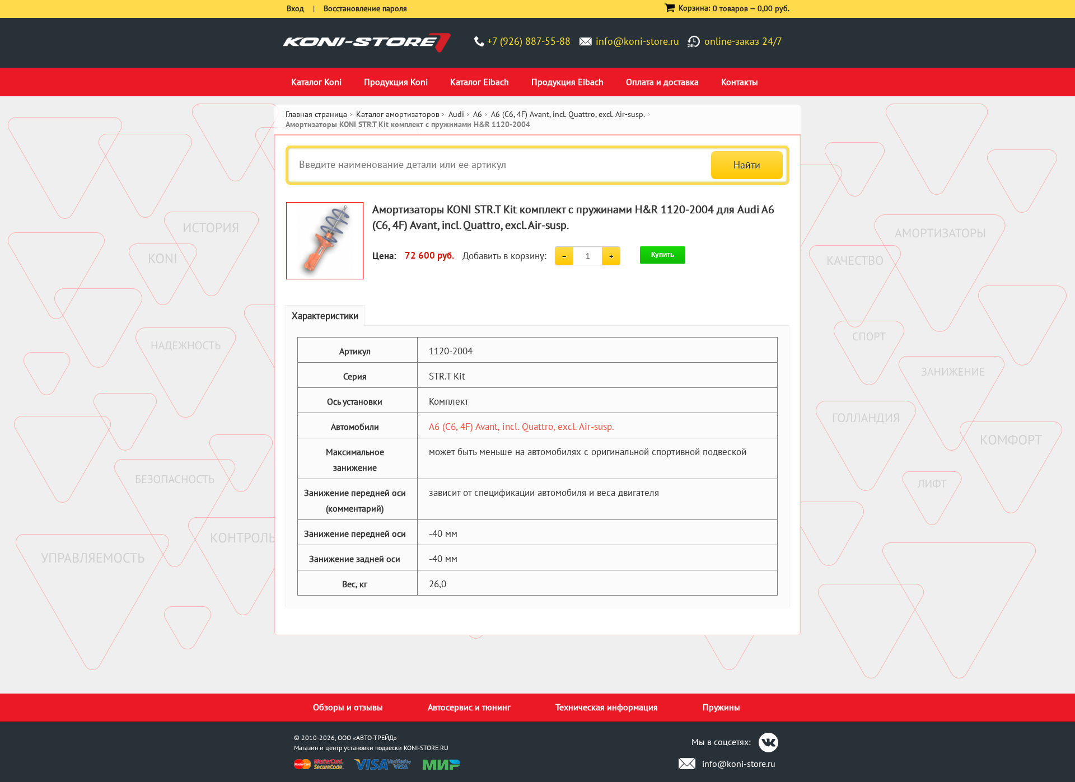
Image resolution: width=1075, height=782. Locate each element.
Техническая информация (606, 707)
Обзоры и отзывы (348, 707)
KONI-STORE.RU (426, 747)
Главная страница (316, 114)
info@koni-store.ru (637, 41)
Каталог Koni (316, 81)
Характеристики (325, 316)
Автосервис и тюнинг (469, 707)
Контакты (739, 81)
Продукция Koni (396, 81)
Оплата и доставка (662, 81)
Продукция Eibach (567, 81)
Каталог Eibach (479, 81)
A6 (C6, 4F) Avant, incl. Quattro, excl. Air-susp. (521, 426)
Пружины (721, 707)
